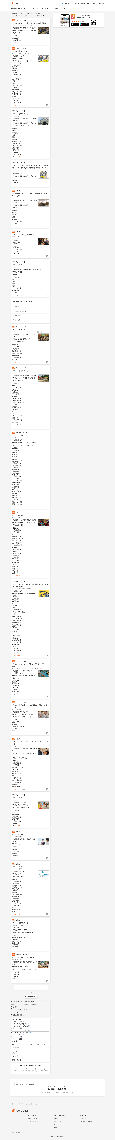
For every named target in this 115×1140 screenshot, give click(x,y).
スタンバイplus (83, 1118)
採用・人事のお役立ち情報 (86, 1121)
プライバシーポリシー (59, 1121)
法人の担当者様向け (33, 1121)
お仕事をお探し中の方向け (34, 1118)
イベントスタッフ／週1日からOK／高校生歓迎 (29, 23)
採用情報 (56, 1127)
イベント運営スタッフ (20, 51)
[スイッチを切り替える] (25, 15)
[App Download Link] (75, 24)
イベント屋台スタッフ (20, 371)
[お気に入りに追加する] (47, 43)
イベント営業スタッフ (20, 923)
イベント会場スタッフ (20, 114)
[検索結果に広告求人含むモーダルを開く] (16, 15)
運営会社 (56, 1124)
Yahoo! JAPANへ (16, 1132)
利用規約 (56, 1118)
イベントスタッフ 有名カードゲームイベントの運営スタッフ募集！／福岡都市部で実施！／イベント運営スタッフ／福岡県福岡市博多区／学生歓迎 (30, 168)
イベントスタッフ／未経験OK (23, 235)
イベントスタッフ (18, 265)
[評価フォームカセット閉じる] (48, 1065)
